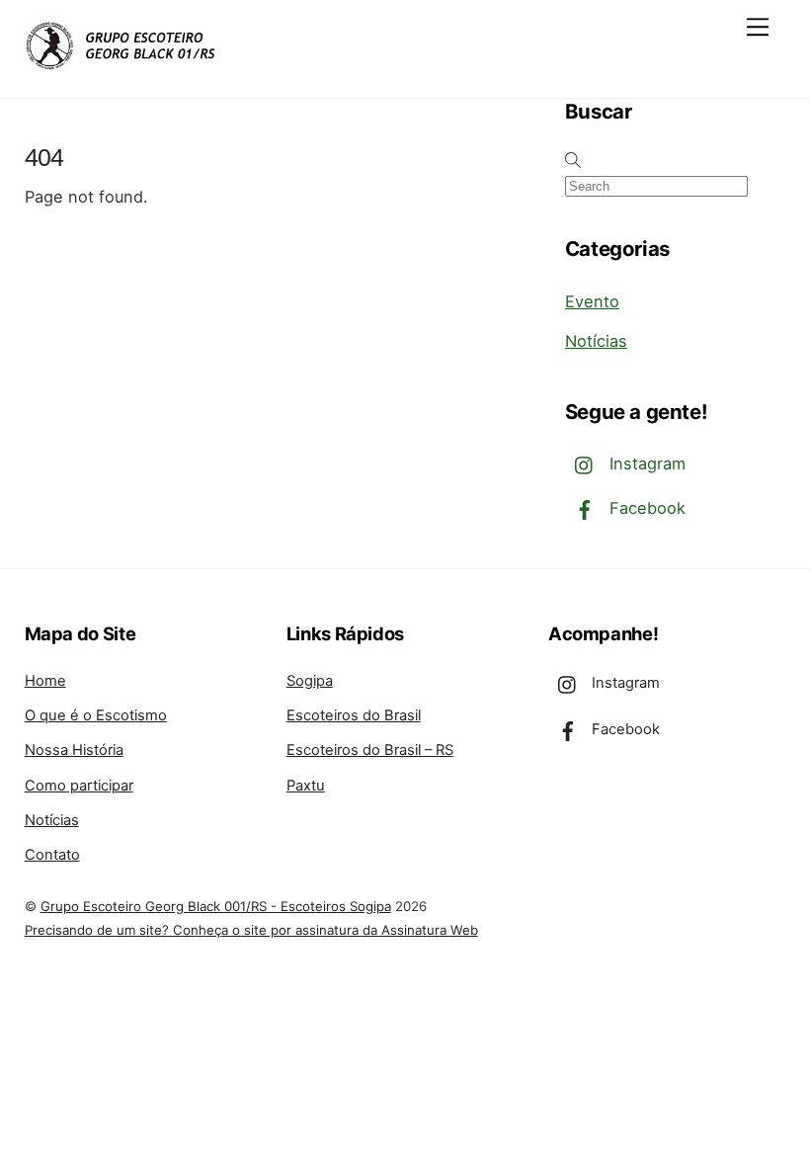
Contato (52, 855)
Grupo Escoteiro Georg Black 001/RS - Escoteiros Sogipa (215, 906)
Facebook (645, 508)
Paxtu (305, 785)
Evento (592, 301)
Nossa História (74, 750)
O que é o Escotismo (96, 715)
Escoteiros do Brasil (353, 715)
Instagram (645, 463)
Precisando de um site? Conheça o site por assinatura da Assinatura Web (251, 930)
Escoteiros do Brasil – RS (369, 750)
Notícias (596, 341)
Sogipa (309, 681)
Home (45, 681)
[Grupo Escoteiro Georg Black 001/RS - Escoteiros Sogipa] (123, 61)
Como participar (79, 785)
